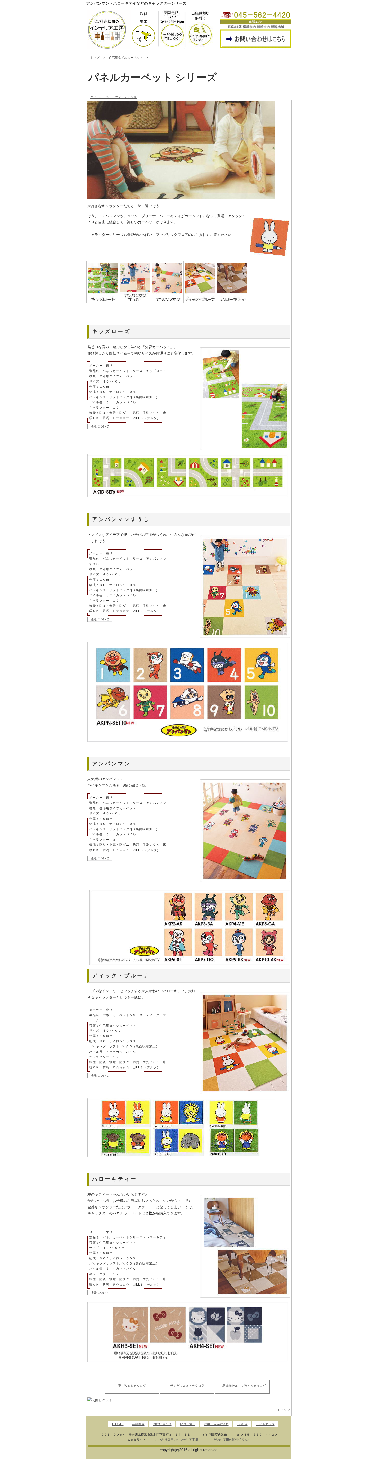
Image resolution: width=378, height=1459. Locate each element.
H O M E (118, 1424)
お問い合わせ (162, 1424)
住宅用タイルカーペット (126, 57)
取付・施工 (187, 1424)
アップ (285, 1410)
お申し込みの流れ (216, 1424)
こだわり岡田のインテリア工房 (176, 1440)
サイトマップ (265, 1424)
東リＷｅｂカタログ (132, 1386)
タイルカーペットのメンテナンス (113, 97)
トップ (95, 57)
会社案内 (138, 1424)
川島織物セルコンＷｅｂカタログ (242, 1386)
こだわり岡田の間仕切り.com (231, 1440)
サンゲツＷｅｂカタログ (187, 1386)
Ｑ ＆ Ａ (242, 1424)
